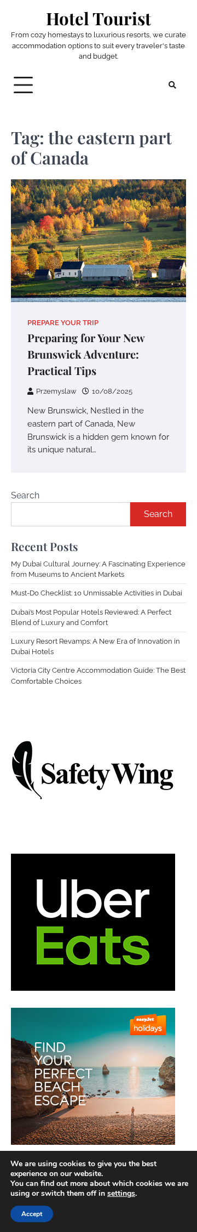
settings (121, 1194)
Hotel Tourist (98, 18)
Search (25, 495)
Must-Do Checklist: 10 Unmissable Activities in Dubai (96, 593)
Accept (31, 1214)
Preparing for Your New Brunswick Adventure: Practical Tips (86, 354)
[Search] (172, 85)
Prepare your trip (63, 323)
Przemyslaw (56, 391)
